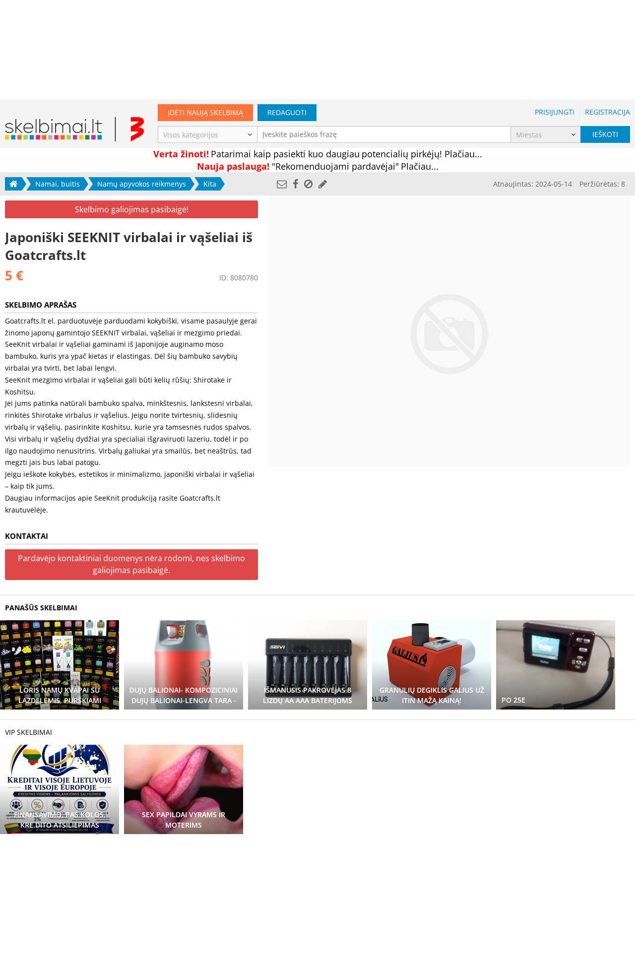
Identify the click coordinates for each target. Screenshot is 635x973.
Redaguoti (287, 112)
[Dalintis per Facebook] (295, 184)
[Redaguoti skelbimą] (323, 184)
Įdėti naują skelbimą (205, 112)
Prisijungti (554, 112)
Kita (209, 184)
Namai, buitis (57, 184)
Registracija (607, 112)
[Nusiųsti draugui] (282, 184)
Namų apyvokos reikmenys (141, 184)
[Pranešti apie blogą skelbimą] (308, 184)
